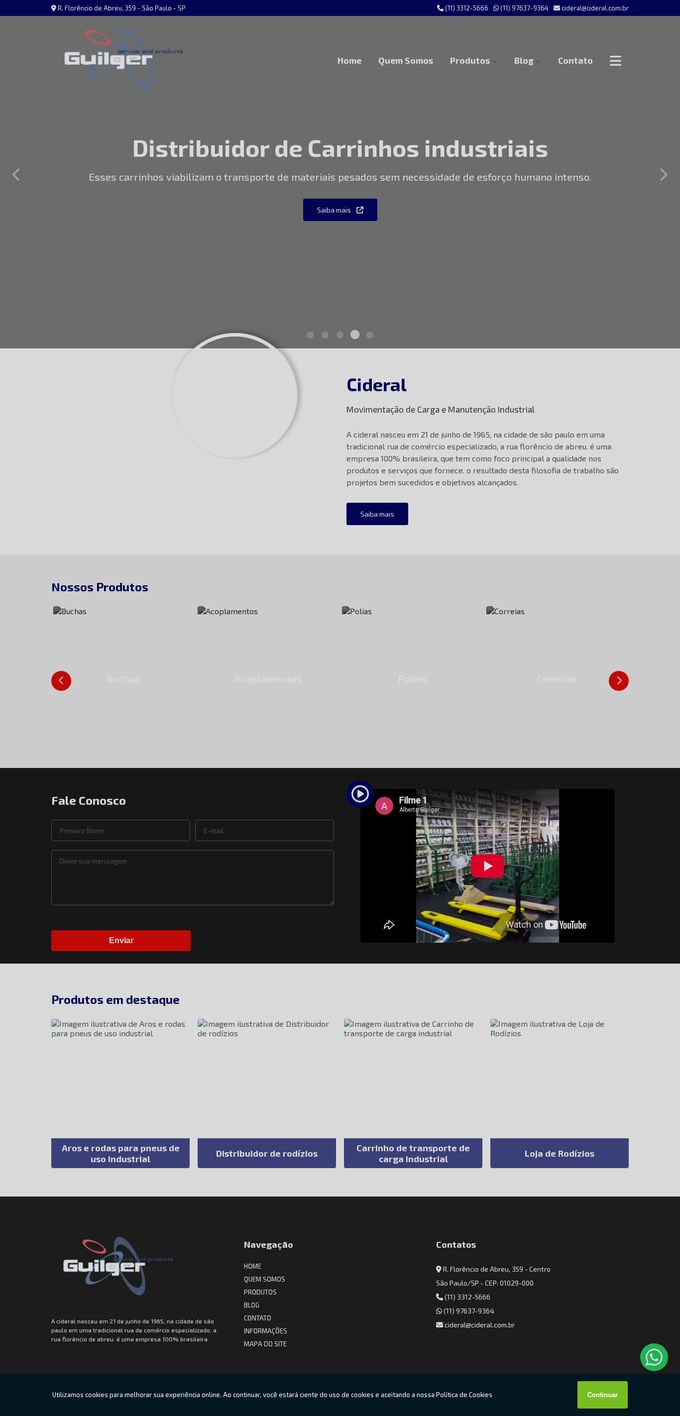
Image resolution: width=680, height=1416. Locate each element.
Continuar (602, 1395)
